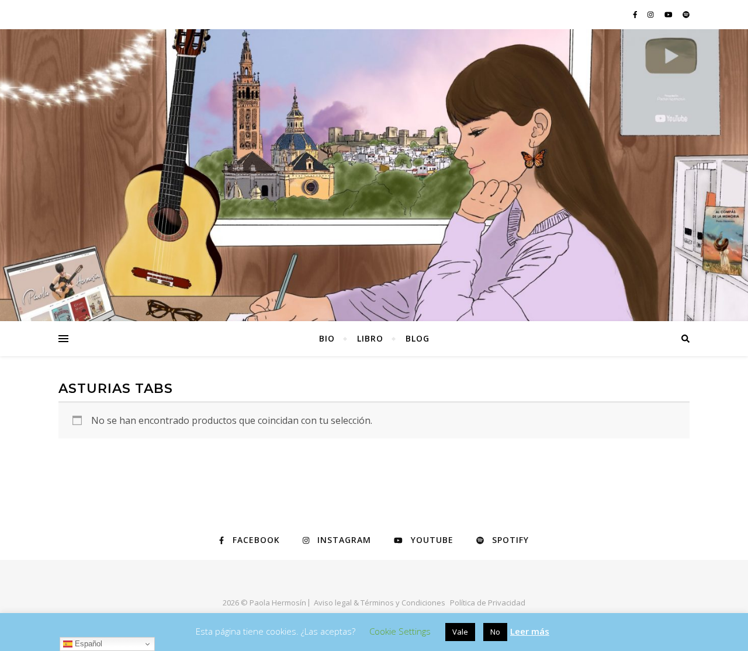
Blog (418, 338)
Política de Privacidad (487, 602)
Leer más (529, 631)
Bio (327, 338)
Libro (370, 338)
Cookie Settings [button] (400, 631)
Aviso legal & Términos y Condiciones (379, 602)
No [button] (495, 631)
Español (87, 643)
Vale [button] (460, 631)
